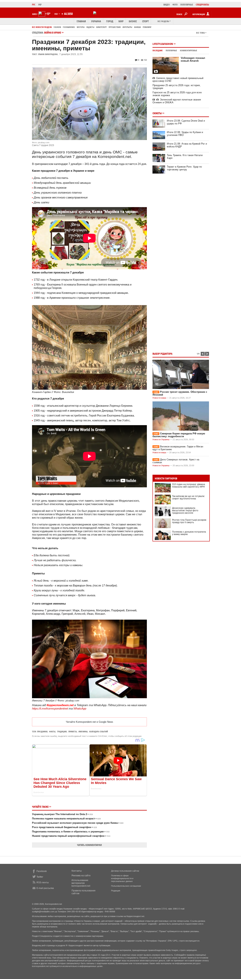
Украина (96, 21)
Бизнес (133, 21)
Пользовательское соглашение (126, 886)
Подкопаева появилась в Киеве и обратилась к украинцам (71, 831)
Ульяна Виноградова (48, 54)
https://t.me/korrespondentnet (50, 708)
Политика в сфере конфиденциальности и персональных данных (122, 878)
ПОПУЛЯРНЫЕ (186, 4)
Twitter (40, 877)
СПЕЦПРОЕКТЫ (202, 4)
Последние (158, 50)
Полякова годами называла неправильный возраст (66, 818)
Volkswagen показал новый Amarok (193, 59)
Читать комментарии (89, 845)
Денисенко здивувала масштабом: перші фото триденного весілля (185, 510)
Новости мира (159, 398)
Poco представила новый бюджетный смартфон (64, 827)
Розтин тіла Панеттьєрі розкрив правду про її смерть (189, 521)
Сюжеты (157, 113)
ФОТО (175, 4)
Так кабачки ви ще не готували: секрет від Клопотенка (188, 497)
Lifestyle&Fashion (163, 44)
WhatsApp (79, 708)
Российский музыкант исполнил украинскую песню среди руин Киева (78, 822)
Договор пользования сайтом (125, 871)
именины (83, 731)
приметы (72, 731)
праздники (42, 731)
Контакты (77, 871)
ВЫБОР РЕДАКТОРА (162, 353)
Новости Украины (161, 439)
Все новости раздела (42, 27)
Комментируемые (188, 50)
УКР (40, 4)
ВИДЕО (166, 4)
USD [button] (56, 13)
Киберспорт (101, 27)
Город (109, 21)
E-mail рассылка (45, 888)
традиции (62, 731)
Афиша (137, 27)
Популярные (171, 50)
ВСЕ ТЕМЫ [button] (200, 32)
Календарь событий (98, 731)
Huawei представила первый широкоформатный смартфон (71, 835)
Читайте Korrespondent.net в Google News (89, 721)
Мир (121, 21)
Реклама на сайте (81, 875)
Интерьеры (127, 27)
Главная (81, 21)
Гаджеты (90, 27)
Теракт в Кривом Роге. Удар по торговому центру (184, 168)
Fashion (57, 27)
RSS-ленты (43, 882)
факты (52, 731)
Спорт (145, 21)
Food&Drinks (69, 27)
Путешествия (115, 27)
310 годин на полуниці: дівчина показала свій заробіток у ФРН (188, 485)
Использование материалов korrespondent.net (81, 883)
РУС (33, 4)
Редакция (115, 890)
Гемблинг (147, 27)
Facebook (42, 871)
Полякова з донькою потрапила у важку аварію (189, 533)
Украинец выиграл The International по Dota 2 (62, 814)
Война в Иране (52, 32)
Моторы (81, 27)
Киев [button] (34, 14)
